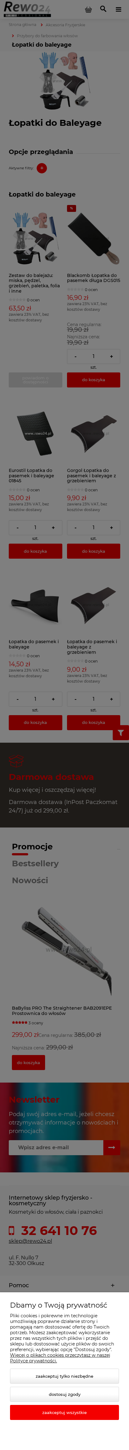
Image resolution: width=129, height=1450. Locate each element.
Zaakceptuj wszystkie (64, 1412)
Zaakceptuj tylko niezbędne (64, 1376)
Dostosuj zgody (64, 1394)
